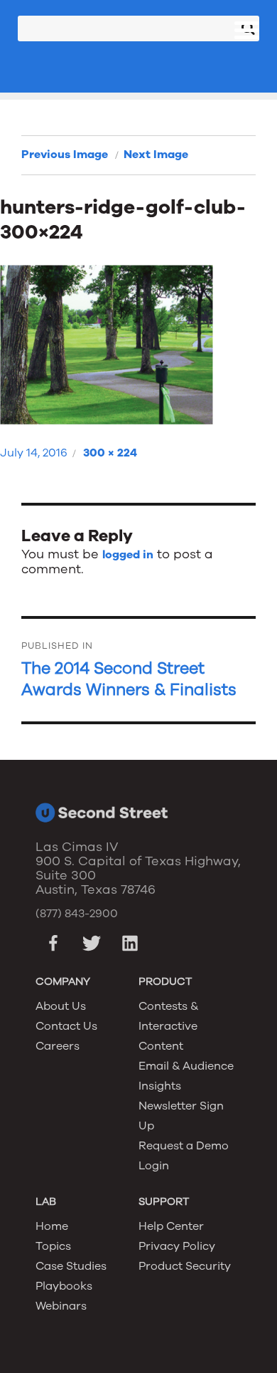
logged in (127, 555)
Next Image (156, 154)
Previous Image (64, 154)
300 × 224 (110, 453)
